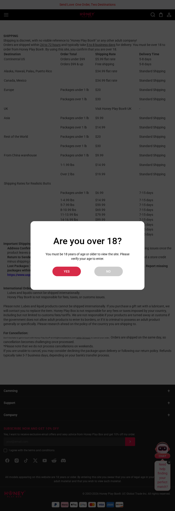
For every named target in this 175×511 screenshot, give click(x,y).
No (108, 271)
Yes (66, 271)
